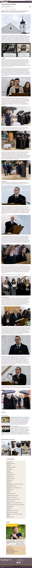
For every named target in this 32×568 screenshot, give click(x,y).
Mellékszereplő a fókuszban (11, 474)
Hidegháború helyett (10, 489)
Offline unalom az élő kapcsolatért (12, 497)
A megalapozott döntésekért (11, 467)
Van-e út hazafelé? (9, 461)
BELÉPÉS (26, 0)
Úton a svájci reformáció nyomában (12, 512)
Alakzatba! (8, 491)
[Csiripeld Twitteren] (6, 6)
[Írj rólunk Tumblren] (10, 6)
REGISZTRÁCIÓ (29, 0)
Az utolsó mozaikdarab (10, 553)
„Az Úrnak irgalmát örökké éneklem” (12, 495)
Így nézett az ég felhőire (10, 550)
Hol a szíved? (9, 482)
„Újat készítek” (9, 465)
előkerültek (4, 39)
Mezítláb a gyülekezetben (11, 463)
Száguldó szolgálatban (10, 506)
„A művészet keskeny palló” (11, 493)
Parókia (4, 2)
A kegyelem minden (10, 549)
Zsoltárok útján (9, 508)
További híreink (10, 459)
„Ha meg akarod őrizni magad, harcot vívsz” (13, 499)
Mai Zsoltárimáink (9, 480)
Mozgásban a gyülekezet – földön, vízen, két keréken (15, 484)
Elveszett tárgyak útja (10, 476)
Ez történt (3, 9)
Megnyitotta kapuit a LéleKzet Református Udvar (14, 502)
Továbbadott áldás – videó (11, 552)
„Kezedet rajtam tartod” (10, 516)
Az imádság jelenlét (10, 472)
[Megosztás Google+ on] (4, 6)
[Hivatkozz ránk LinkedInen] (8, 6)
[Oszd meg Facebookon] (2, 6)
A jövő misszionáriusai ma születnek (12, 510)
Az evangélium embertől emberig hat (12, 551)
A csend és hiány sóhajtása (11, 478)
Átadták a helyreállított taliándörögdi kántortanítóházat (15, 504)
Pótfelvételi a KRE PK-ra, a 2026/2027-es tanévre (14, 487)
